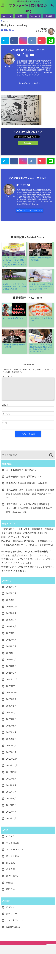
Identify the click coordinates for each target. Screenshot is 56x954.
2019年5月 (11, 805)
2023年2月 (11, 593)
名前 (5, 405)
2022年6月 (11, 626)
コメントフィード (15, 920)
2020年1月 (11, 752)
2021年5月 (11, 646)
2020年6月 (11, 719)
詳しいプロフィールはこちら (29, 83)
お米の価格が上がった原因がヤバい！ (24, 476)
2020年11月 (12, 686)
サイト (5, 423)
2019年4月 (11, 812)
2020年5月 (11, 726)
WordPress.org (13, 927)
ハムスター (11, 836)
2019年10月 (12, 772)
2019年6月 (11, 798)
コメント (7, 376)
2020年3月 (11, 739)
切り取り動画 (12, 856)
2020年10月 (12, 693)
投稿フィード (12, 914)
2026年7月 (11, 587)
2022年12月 (12, 607)
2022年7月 (11, 620)
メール (6, 414)
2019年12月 (12, 759)
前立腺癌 (49, 16)
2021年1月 (11, 673)
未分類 (9, 882)
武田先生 (10, 889)
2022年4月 (11, 640)
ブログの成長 (12, 843)
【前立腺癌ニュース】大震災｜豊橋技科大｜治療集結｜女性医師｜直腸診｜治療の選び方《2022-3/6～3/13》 (30, 494)
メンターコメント (34, 16)
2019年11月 (12, 765)
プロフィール (7, 16)
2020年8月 (11, 706)
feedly (29, 143)
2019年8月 (11, 785)
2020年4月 (11, 732)
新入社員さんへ (13, 876)
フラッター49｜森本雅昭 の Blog (28, 8)
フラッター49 (41, 31)
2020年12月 (12, 679)
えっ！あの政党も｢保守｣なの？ (21, 470)
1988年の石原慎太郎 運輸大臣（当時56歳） (27, 483)
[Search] (51, 455)
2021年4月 (11, 653)
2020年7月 (11, 712)
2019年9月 (11, 779)
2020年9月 (11, 699)
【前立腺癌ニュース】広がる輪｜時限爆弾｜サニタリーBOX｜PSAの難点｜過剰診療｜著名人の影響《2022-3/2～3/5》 (30, 508)
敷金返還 (10, 869)
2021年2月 (11, 666)
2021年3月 (11, 659)
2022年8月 (11, 613)
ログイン (10, 907)
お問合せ (21, 16)
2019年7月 (11, 792)
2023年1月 (11, 600)
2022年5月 (11, 633)
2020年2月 (11, 746)
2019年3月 (11, 818)
